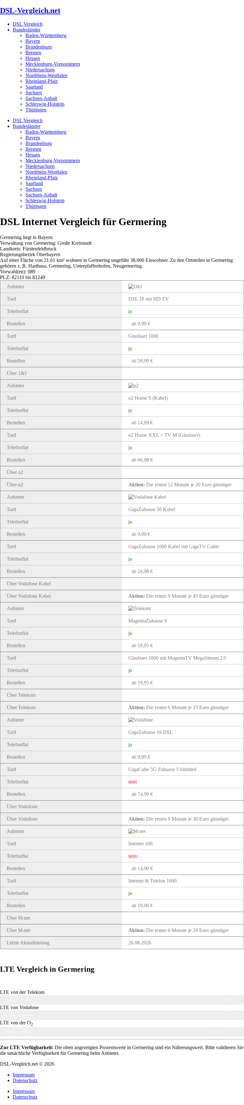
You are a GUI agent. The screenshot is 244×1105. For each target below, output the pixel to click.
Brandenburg (38, 47)
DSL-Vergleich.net (30, 10)
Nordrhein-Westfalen (46, 75)
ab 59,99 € (142, 360)
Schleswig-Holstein (44, 104)
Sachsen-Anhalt (41, 98)
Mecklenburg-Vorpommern (52, 64)
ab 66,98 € (142, 460)
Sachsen (33, 92)
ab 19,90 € (142, 905)
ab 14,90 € (142, 868)
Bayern (32, 41)
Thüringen (35, 109)
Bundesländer (26, 29)
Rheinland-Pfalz (41, 81)
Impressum (24, 1074)
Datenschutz (25, 1080)
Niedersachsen (40, 69)
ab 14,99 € (142, 422)
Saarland (34, 87)
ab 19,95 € (142, 645)
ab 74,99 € (142, 794)
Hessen (32, 58)
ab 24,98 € (142, 571)
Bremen (33, 52)
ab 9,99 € (141, 323)
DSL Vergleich (28, 24)
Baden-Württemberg (45, 35)
